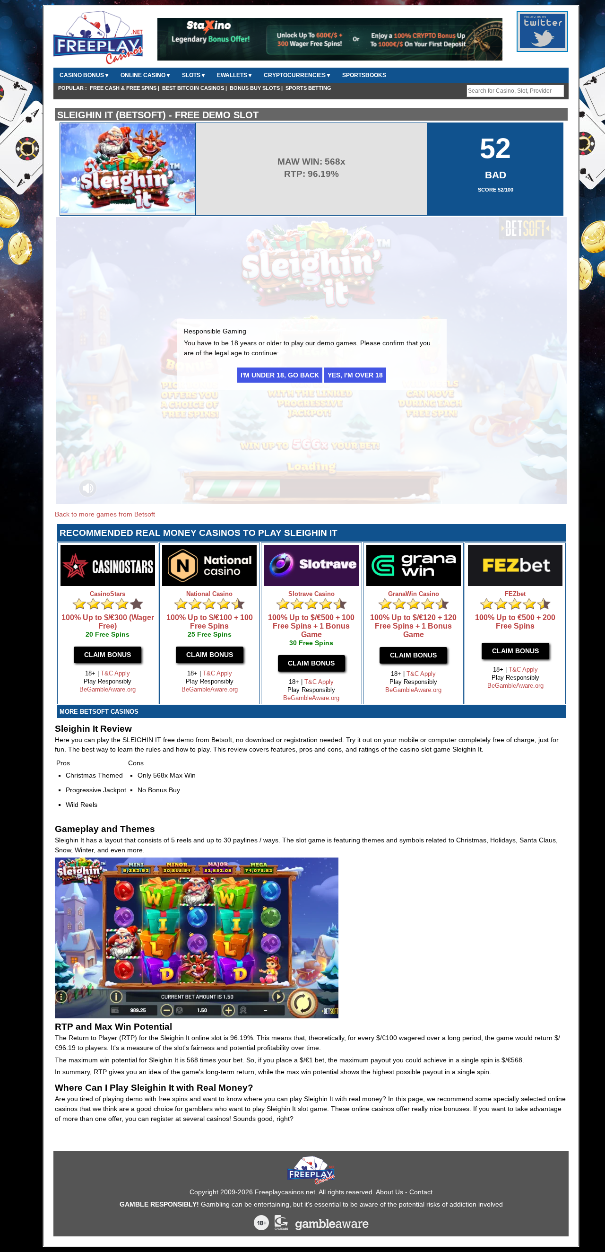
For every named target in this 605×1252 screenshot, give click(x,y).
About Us (389, 1192)
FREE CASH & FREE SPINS (123, 88)
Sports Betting (308, 88)
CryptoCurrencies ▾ (297, 75)
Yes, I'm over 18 (355, 375)
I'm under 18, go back (280, 375)
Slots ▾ (193, 75)
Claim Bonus (107, 654)
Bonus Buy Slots (255, 88)
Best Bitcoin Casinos (193, 88)
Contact (420, 1192)
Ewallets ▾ (234, 75)
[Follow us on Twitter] (542, 46)
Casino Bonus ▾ (84, 75)
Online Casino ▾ (145, 75)
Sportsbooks (364, 75)
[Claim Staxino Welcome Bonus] (329, 58)
